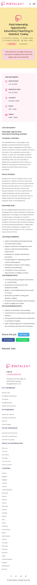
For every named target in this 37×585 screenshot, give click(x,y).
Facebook (9, 340)
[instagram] (16, 576)
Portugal (4, 543)
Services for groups (8, 440)
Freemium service (8, 414)
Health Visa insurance (9, 406)
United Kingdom (7, 559)
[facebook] (11, 576)
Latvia (4, 523)
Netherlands (6, 536)
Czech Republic (7, 490)
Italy (3, 519)
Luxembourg (6, 529)
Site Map (5, 458)
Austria (4, 473)
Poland (4, 539)
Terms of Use (6, 461)
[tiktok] (25, 576)
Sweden (4, 563)
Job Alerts (5, 399)
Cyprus (4, 486)
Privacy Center (7, 465)
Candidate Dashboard (9, 396)
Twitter (24, 335)
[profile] (30, 4)
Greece (4, 510)
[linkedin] (20, 576)
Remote (4, 569)
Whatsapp (23, 340)
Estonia (4, 496)
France (4, 503)
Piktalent (15, 580)
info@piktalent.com (13, 384)
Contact (4, 451)
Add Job (4, 421)
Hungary (4, 513)
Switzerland (5, 566)
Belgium (4, 476)
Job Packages (6, 424)
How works (5, 455)
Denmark (5, 493)
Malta (4, 533)
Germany (5, 506)
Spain (4, 556)
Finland (4, 500)
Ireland (4, 516)
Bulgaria (4, 480)
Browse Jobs (6, 393)
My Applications (7, 403)
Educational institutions (9, 433)
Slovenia (4, 553)
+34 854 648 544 (13, 374)
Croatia (4, 483)
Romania (5, 546)
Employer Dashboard (9, 418)
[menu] (34, 4)
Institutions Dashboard (9, 436)
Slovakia (4, 549)
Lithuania (5, 526)
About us (5, 448)
